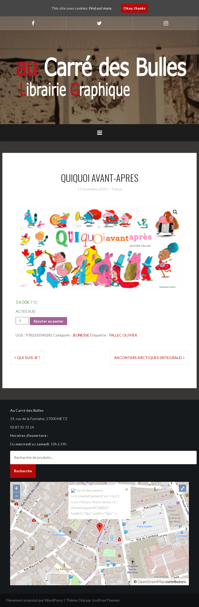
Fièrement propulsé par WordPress (34, 600)
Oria (81, 600)
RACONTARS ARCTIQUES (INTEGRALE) (148, 357)
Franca (117, 189)
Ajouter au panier (48, 321)
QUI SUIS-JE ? (28, 357)
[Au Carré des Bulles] (99, 76)
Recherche (23, 471)
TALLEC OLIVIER (123, 335)
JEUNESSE (80, 335)
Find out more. (100, 8)
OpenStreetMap (151, 581)
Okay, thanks (134, 8)
